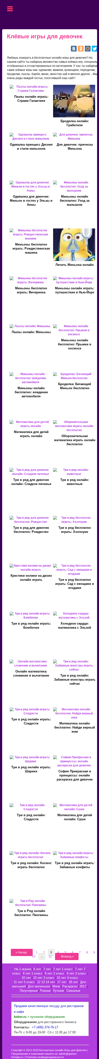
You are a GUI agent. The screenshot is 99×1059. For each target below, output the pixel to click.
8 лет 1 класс (33, 973)
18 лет (73, 982)
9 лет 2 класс (76, 973)
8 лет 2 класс (54, 973)
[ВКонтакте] (74, 48)
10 (33, 956)
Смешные (73, 990)
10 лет (26, 977)
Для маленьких (39, 986)
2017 (83, 986)
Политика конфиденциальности (44, 1057)
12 (50, 956)
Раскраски (69, 986)
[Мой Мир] (88, 48)
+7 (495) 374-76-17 (45, 1027)
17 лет (62, 982)
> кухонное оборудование (39, 1017)
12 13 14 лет (46, 982)
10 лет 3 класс (44, 977)
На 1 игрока (22, 969)
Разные (45, 990)
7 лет (47, 969)
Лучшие (58, 990)
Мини (56, 986)
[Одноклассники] (81, 48)
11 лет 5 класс (24, 982)
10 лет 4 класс (67, 977)
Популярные (29, 990)
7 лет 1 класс (63, 969)
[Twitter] (95, 48)
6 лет (37, 969)
